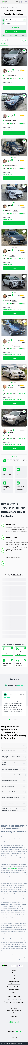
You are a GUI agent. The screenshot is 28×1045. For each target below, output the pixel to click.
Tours (14, 973)
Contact (14, 992)
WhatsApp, (10, 999)
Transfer (7, 5)
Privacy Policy (14, 1037)
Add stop (16, 27)
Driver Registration (14, 981)
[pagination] (1, 460)
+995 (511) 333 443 (14, 996)
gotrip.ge (14, 1016)
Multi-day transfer (14, 989)
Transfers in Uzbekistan (14, 987)
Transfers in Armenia (14, 984)
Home (2, 5)
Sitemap (20, 1043)
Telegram (18, 999)
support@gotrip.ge (14, 1013)
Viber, (14, 999)
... (20, 461)
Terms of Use (14, 1035)
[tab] (14, 745)
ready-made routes (12, 868)
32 (24, 461)
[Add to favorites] (24, 51)
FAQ (14, 975)
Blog (14, 978)
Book (14, 88)
